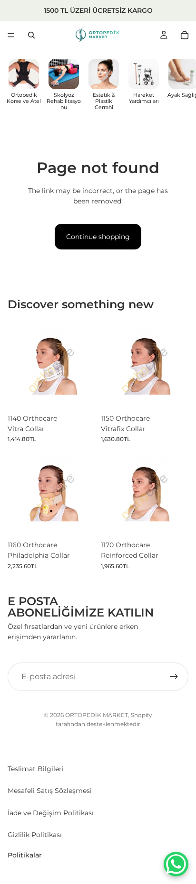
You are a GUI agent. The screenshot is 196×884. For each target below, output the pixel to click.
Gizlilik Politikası (35, 834)
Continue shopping (98, 236)
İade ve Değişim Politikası (51, 813)
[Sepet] (184, 35)
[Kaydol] (174, 677)
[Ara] (31, 35)
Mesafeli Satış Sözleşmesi (50, 790)
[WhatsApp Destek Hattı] (176, 864)
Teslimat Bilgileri (36, 768)
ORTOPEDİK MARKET (96, 714)
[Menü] (11, 35)
